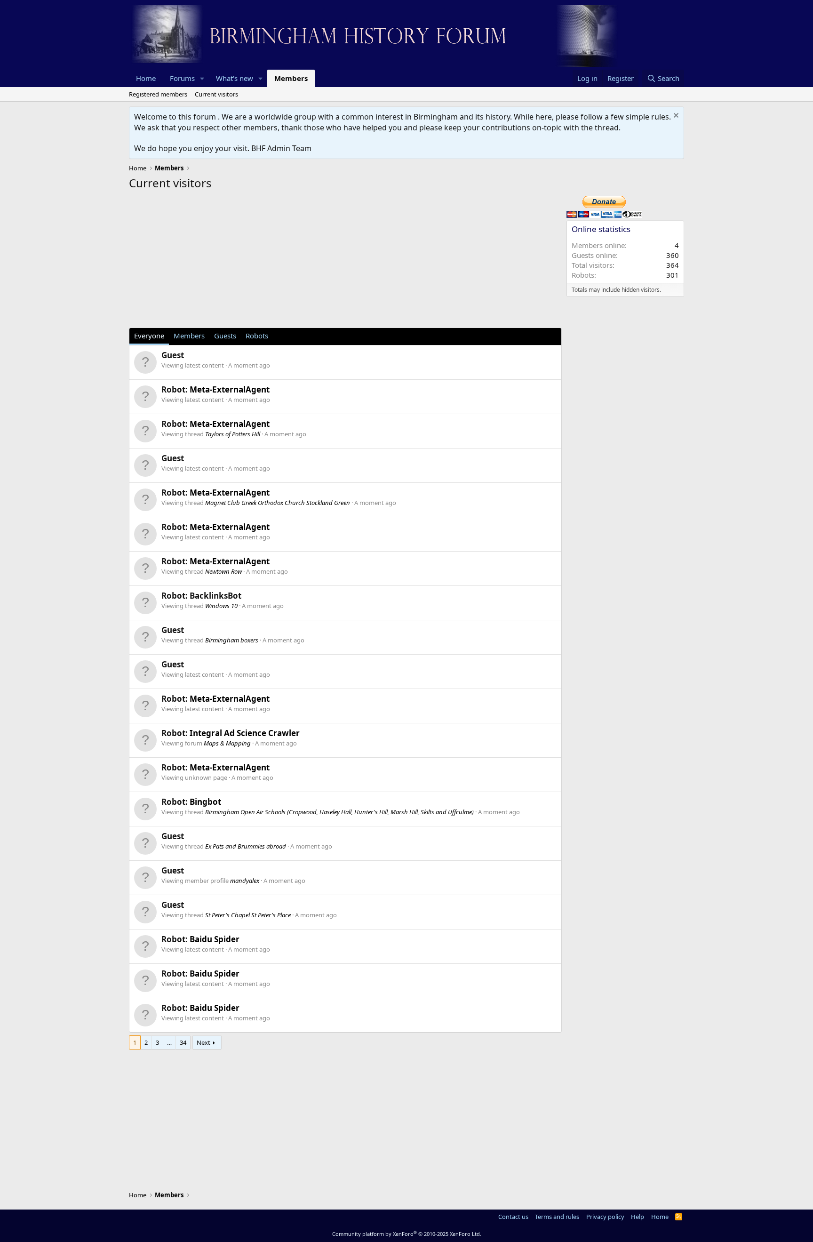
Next (203, 1042)
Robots (257, 335)
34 (183, 1042)
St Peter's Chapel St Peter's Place (248, 915)
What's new (234, 78)
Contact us (513, 1216)
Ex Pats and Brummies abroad (245, 846)
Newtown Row (223, 571)
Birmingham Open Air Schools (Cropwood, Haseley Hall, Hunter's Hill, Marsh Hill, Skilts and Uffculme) (339, 812)
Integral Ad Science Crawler (245, 733)
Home (146, 78)
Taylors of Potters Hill (232, 434)
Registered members (158, 94)
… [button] (169, 1042)
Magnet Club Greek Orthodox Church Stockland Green (277, 502)
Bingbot (205, 801)
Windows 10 (221, 605)
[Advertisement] (345, 262)
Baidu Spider (214, 939)
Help (637, 1216)
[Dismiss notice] (675, 116)
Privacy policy (605, 1216)
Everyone (149, 335)
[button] (202, 78)
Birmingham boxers (231, 640)
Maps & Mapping (227, 743)
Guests (225, 335)
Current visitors (216, 94)
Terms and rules (557, 1216)
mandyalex (244, 880)
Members (291, 78)
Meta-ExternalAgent (230, 389)
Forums (182, 78)
